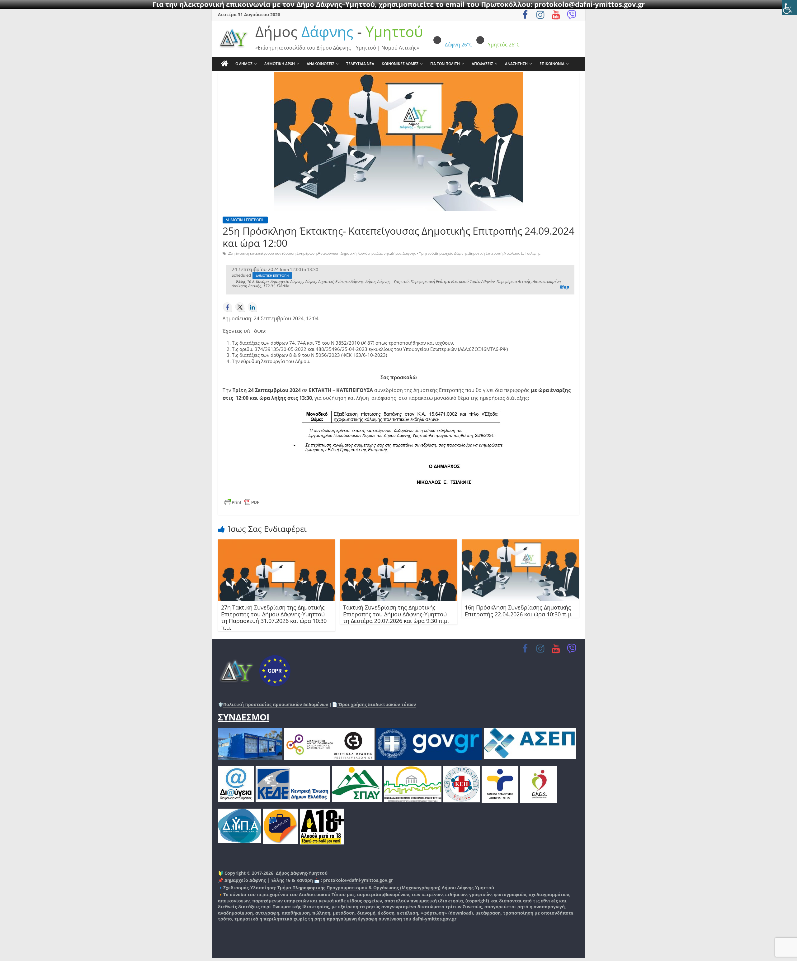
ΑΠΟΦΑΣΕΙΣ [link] (482, 63)
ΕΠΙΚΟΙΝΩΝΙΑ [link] (552, 63)
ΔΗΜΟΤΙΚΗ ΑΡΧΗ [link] (279, 63)
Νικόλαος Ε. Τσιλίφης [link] (522, 253)
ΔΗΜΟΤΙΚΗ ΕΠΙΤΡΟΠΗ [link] (245, 219)
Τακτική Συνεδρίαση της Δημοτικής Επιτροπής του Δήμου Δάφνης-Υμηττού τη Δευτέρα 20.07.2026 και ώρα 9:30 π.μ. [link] (396, 614)
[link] (789, 7)
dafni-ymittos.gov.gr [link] (434, 919)
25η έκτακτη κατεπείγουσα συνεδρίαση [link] (261, 253)
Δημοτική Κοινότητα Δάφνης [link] (365, 253)
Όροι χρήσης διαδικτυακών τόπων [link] (376, 704)
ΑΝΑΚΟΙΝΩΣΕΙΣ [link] (320, 63)
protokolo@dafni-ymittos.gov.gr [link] (358, 880)
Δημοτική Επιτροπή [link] (485, 253)
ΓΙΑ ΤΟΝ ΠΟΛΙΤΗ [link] (445, 63)
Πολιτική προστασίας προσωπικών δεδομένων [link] (275, 704)
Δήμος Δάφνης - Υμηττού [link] (412, 253)
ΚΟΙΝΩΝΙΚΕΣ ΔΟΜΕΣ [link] (400, 63)
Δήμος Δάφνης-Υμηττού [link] (302, 873)
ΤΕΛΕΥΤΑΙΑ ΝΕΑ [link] (360, 63)
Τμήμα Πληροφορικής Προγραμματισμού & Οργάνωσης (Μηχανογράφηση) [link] (359, 888)
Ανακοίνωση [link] (328, 253)
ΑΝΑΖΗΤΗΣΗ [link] (516, 63)
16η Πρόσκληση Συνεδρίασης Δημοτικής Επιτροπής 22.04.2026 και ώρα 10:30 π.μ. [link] (519, 611)
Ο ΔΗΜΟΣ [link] (243, 63)
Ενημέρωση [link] (307, 253)
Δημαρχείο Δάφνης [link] (451, 253)
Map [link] (564, 287)
